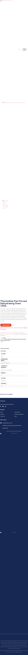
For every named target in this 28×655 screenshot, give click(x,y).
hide (3, 341)
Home (1, 332)
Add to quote (5, 325)
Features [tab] (3, 351)
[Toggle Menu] (19, 49)
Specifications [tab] (5, 348)
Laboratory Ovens (7, 332)
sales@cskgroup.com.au (7, 422)
